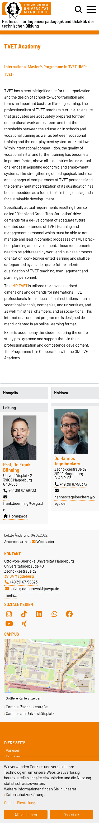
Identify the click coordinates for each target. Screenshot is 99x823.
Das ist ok (71, 814)
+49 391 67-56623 (23, 582)
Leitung (9, 408)
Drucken (13, 757)
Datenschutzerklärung (24, 794)
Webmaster (45, 541)
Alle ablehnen (26, 814)
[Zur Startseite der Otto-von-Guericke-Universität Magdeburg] (30, 10)
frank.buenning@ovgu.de (23, 506)
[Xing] (24, 623)
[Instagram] (9, 614)
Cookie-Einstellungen (22, 802)
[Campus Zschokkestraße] (49, 691)
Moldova (61, 393)
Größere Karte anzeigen (23, 698)
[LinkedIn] (39, 614)
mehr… (11, 595)
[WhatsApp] (54, 614)
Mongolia (10, 393)
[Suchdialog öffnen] (78, 9)
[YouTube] (9, 623)
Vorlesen (13, 750)
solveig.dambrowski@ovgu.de (34, 588)
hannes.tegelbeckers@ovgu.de (74, 500)
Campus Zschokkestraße (27, 706)
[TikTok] (24, 614)
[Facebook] (69, 614)
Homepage (18, 516)
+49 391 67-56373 (73, 484)
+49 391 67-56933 (22, 491)
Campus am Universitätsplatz (30, 713)
